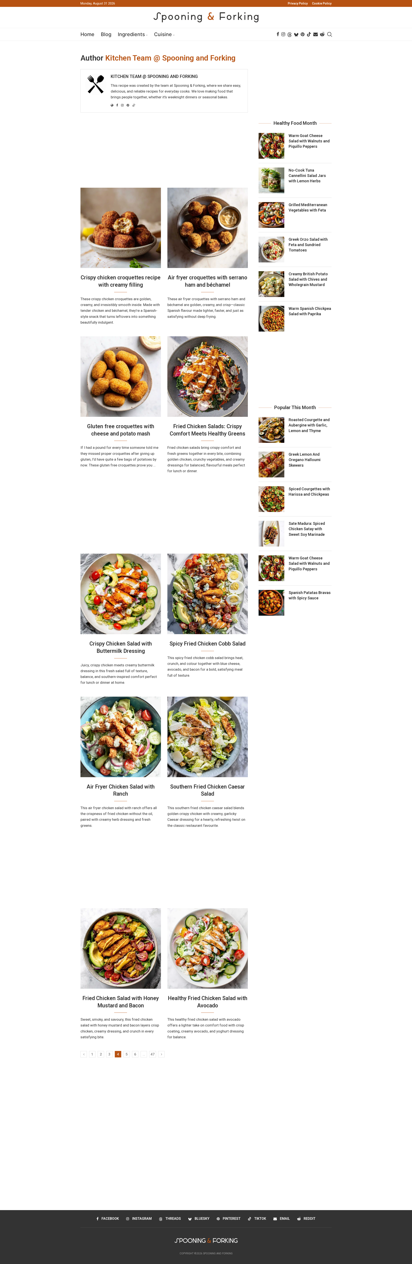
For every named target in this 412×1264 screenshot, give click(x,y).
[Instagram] (283, 34)
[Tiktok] (309, 34)
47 (152, 1054)
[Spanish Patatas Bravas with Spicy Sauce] (271, 603)
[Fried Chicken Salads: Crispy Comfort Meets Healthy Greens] (207, 376)
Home (87, 34)
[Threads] (289, 34)
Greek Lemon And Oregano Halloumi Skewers (305, 459)
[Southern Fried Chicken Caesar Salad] (207, 737)
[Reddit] (322, 34)
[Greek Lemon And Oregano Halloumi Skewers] (271, 464)
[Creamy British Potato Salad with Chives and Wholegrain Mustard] (271, 284)
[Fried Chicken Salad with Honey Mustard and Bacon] (120, 948)
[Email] (315, 34)
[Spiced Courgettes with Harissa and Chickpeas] (271, 499)
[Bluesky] (296, 34)
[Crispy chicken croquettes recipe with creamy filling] (120, 228)
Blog (106, 34)
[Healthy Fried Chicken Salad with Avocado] (207, 948)
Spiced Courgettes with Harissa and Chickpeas (309, 491)
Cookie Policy (322, 3)
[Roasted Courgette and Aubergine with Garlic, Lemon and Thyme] (271, 430)
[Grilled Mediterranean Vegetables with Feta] (271, 215)
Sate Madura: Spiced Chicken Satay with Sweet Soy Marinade (307, 528)
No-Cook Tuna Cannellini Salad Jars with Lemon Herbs (307, 175)
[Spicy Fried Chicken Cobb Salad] (207, 594)
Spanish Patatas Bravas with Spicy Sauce (310, 595)
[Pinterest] (302, 34)
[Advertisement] (164, 151)
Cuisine (163, 34)
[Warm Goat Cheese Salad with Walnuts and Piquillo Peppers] (271, 146)
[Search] (329, 34)
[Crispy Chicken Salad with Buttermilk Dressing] (120, 594)
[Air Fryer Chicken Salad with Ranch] (120, 737)
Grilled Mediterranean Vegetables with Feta (308, 207)
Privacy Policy (298, 3)
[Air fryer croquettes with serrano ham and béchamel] (207, 228)
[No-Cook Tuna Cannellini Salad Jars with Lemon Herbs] (271, 180)
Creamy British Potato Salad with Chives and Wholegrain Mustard (308, 279)
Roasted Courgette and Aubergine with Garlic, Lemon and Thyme (309, 425)
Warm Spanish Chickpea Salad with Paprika (310, 311)
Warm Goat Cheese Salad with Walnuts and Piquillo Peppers (309, 141)
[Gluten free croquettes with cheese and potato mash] (120, 376)
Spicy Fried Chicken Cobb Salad (207, 644)
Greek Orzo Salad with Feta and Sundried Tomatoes (308, 244)
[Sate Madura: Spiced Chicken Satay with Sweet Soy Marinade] (271, 534)
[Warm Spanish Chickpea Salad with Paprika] (271, 319)
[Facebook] (278, 34)
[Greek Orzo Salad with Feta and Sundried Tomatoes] (271, 249)
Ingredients (131, 34)
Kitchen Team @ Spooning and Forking (154, 76)
